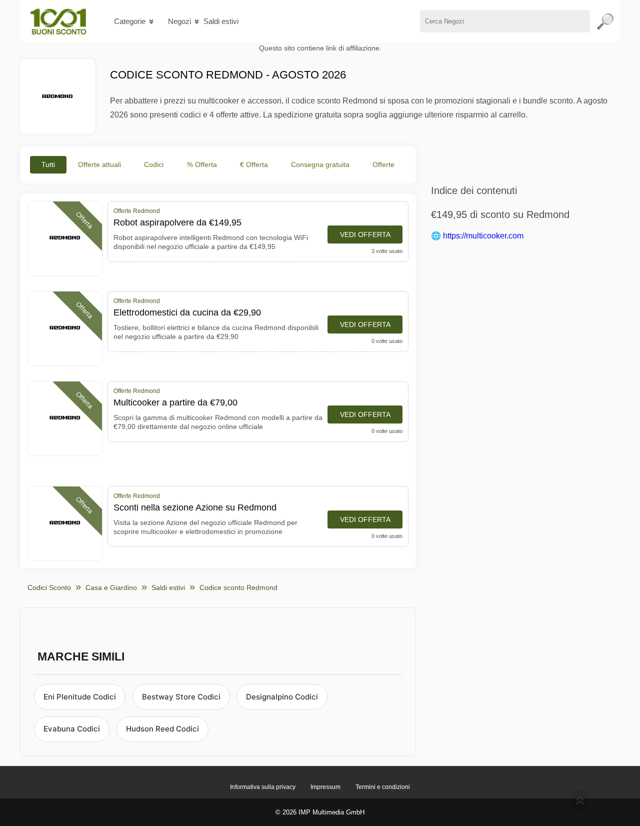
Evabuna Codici (72, 729)
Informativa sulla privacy (263, 787)
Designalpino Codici (282, 697)
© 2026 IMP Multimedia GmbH (320, 812)
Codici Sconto (49, 588)
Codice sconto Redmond (239, 588)
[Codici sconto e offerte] (58, 21)
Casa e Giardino (111, 588)
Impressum (325, 787)
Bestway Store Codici (181, 697)
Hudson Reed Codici (162, 729)
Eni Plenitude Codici (80, 697)
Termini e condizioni (383, 787)
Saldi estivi (221, 21)
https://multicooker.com (483, 236)
